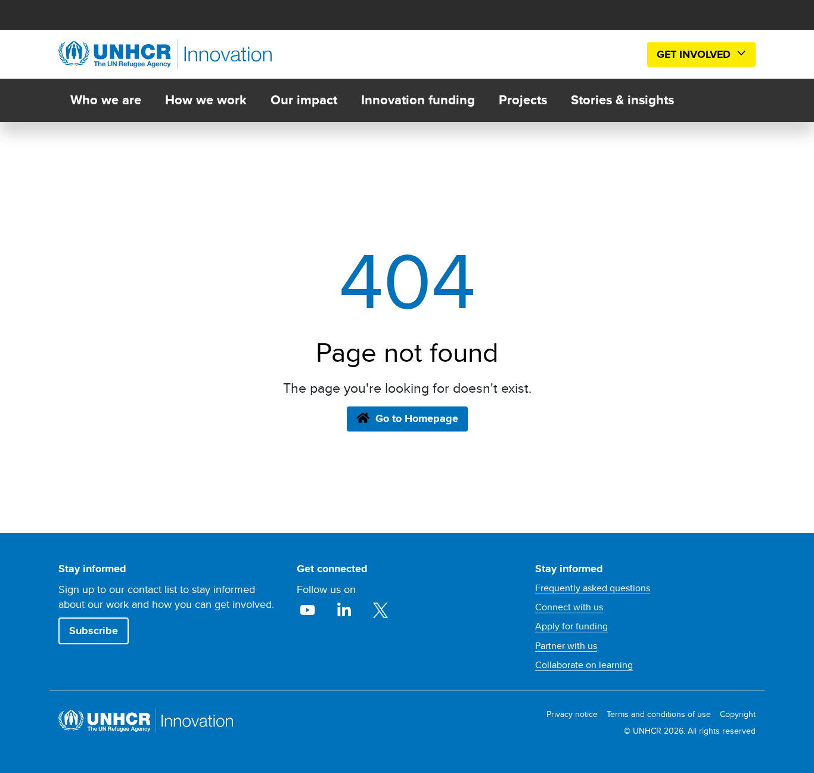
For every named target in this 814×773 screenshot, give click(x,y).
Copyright (738, 714)
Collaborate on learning (584, 665)
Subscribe (93, 630)
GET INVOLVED (695, 54)
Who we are (105, 100)
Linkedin (345, 610)
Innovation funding (418, 100)
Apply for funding (571, 626)
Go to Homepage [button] (416, 418)
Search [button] (619, 54)
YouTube (309, 610)
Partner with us (566, 646)
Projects (523, 100)
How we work (206, 100)
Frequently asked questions (592, 588)
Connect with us (569, 607)
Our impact (304, 100)
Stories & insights (622, 100)
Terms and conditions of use (659, 714)
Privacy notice (572, 714)
